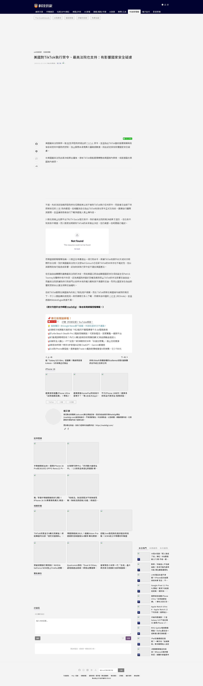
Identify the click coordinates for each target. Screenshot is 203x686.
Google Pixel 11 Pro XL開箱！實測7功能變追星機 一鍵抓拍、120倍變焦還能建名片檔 (160, 588)
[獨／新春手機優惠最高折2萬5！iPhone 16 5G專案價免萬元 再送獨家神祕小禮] (50, 484)
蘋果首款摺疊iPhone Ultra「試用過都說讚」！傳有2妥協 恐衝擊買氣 (58, 394)
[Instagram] (83, 669)
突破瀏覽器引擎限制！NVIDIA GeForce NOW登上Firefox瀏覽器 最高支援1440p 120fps (49, 566)
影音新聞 (157, 11)
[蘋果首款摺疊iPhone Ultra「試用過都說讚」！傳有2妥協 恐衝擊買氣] (58, 382)
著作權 (98, 676)
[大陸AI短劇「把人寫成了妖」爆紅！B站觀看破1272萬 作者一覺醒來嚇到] (143, 556)
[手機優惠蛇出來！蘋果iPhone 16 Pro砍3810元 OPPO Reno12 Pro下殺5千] (50, 452)
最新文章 (39, 11)
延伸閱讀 (38, 438)
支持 (69, 143)
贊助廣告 (38, 573)
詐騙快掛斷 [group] (82, 17)
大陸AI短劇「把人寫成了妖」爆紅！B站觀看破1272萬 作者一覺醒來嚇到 (160, 556)
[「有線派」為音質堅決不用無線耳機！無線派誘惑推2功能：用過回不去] (83, 484)
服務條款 (92, 676)
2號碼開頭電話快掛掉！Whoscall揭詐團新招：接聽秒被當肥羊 (160, 652)
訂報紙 (121, 676)
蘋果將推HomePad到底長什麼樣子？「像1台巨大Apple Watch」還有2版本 (86, 394)
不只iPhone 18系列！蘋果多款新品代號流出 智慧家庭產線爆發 (114, 394)
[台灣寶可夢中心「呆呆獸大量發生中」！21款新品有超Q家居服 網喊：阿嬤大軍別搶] (83, 452)
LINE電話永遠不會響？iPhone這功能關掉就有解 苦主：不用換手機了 (159, 577)
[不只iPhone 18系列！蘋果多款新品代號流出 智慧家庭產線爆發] (115, 382)
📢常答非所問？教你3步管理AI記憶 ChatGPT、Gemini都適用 (76, 344)
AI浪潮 (112, 11)
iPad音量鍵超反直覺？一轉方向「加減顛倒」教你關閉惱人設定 (160, 641)
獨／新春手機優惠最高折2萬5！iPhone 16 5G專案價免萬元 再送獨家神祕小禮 (49, 499)
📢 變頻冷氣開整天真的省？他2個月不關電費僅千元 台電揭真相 (78, 329)
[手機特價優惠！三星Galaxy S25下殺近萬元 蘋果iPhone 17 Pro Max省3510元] (143, 620)
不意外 (117, 219)
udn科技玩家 (38, 52)
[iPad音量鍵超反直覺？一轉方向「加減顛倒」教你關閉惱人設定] (143, 641)
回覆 (128, 638)
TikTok (51, 402)
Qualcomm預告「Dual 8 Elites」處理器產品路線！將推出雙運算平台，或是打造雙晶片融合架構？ (82, 566)
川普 (61, 402)
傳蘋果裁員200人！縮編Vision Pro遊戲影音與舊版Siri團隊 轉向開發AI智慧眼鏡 (83, 534)
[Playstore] (91, 669)
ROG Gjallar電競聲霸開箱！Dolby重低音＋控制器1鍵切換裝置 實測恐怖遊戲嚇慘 (160, 630)
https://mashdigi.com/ (104, 425)
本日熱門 (143, 548)
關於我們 (128, 676)
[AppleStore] (95, 669)
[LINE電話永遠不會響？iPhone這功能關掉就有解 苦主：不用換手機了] (143, 577)
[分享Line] (36, 151)
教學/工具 (122, 11)
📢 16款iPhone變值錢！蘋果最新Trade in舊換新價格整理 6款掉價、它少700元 (84, 348)
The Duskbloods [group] (42, 17)
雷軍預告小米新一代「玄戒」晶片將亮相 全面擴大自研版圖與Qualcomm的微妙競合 (115, 566)
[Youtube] (162, 5)
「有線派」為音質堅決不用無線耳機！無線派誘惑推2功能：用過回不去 (82, 499)
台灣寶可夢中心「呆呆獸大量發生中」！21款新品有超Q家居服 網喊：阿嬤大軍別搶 (82, 467)
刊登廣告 (66, 676)
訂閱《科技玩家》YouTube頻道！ (77, 321)
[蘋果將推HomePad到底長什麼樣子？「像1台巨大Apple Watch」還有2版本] (86, 382)
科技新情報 (134, 11)
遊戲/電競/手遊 (99, 11)
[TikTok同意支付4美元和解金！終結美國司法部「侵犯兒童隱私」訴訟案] (50, 520)
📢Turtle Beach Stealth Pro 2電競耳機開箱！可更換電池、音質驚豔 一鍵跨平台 (85, 333)
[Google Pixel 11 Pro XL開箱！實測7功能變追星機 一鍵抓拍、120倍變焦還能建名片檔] (143, 588)
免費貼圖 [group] (95, 17)
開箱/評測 (77, 11)
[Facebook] (79, 669)
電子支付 (146, 11)
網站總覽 (136, 676)
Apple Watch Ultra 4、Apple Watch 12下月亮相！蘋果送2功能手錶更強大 (159, 609)
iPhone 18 (50, 369)
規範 (37, 638)
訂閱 (121, 670)
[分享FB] (36, 144)
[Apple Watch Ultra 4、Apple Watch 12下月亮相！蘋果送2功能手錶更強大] (143, 609)
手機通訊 (50, 11)
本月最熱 (164, 548)
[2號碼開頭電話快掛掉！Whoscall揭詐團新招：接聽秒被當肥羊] (143, 652)
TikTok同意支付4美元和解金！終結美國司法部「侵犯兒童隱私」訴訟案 (49, 534)
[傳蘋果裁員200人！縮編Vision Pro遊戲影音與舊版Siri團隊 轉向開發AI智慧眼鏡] (83, 520)
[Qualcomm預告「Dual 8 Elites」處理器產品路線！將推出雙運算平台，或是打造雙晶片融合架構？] (83, 552)
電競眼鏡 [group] (69, 17)
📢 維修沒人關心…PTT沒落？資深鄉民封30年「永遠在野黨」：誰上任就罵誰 (83, 341)
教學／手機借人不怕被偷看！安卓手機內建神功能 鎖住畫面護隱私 (160, 567)
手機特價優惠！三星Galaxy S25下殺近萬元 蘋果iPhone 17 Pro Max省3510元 (159, 620)
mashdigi (72, 306)
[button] (165, 5)
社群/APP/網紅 (63, 11)
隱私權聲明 (104, 676)
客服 (76, 676)
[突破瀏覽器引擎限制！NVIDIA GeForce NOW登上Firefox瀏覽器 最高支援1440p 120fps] (50, 552)
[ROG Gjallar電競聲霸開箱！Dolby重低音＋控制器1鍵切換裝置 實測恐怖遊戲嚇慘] (143, 630)
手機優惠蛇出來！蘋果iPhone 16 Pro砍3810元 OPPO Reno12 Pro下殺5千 (49, 467)
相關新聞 (38, 505)
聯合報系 (113, 676)
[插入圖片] (123, 638)
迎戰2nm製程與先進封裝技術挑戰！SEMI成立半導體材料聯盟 (114, 534)
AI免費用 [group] (57, 17)
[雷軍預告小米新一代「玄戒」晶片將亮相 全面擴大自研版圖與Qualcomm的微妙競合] (116, 552)
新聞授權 (83, 676)
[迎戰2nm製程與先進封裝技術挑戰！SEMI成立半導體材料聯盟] (116, 520)
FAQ (73, 676)
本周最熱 (153, 548)
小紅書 (71, 402)
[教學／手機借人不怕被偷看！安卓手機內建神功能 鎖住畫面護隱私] (143, 567)
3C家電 (87, 11)
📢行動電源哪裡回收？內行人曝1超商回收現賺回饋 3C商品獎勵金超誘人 (82, 337)
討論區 (37, 607)
